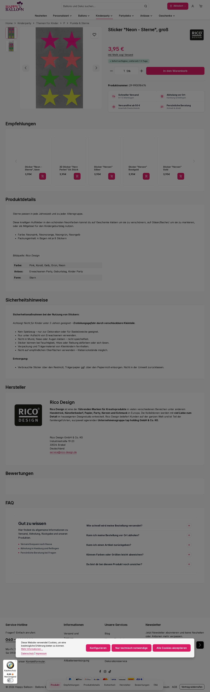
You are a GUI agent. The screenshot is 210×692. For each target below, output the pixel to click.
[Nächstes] (96, 68)
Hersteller (125, 685)
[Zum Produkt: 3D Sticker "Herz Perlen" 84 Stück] (70, 161)
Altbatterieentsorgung (76, 660)
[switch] (10, 680)
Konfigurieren (98, 647)
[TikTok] (109, 672)
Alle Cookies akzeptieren (172, 647)
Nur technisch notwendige (131, 647)
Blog (107, 633)
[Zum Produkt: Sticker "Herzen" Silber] (105, 161)
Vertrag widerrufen (192, 687)
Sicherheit (109, 685)
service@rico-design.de (63, 452)
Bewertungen (142, 685)
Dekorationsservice (116, 661)
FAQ (156, 685)
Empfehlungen (71, 685)
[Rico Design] (196, 35)
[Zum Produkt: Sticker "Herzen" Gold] (174, 161)
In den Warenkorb (175, 70)
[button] (16, 161)
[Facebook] (100, 672)
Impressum (41, 653)
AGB (174, 686)
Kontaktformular (35, 661)
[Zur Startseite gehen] (15, 6)
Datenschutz (27, 653)
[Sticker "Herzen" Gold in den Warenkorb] (180, 176)
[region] (53, 68)
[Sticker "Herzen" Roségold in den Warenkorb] (146, 176)
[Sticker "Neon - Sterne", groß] (61, 68)
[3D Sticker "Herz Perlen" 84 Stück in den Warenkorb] (77, 176)
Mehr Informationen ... (32, 649)
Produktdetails (92, 685)
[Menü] (15, 661)
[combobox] (102, 6)
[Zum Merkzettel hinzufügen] (94, 34)
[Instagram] (105, 672)
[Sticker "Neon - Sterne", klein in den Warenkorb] (42, 176)
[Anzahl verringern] (111, 71)
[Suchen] (146, 6)
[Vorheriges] (26, 68)
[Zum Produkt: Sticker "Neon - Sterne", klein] (35, 161)
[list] (105, 161)
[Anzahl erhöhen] (141, 71)
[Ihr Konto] (192, 6)
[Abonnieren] (200, 645)
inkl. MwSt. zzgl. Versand (120, 54)
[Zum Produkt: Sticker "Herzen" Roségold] (139, 161)
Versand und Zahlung (71, 636)
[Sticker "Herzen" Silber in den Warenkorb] (111, 176)
